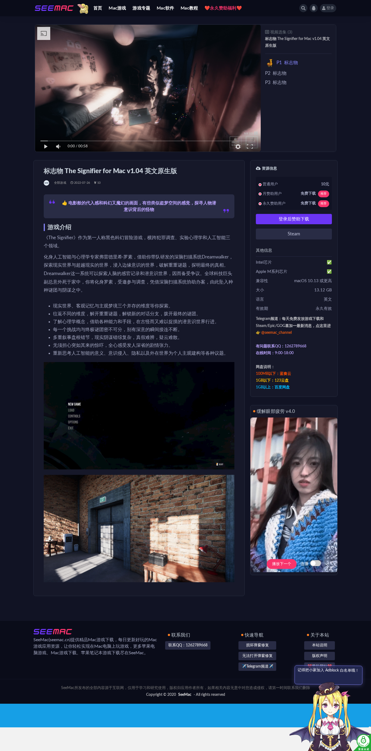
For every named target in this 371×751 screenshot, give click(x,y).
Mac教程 (189, 8)
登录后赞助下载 (294, 219)
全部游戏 (60, 182)
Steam (294, 234)
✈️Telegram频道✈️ (257, 666)
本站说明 (319, 645)
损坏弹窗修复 (257, 645)
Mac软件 (165, 8)
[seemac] (47, 183)
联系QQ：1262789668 (187, 645)
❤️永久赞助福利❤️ (223, 8)
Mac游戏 (117, 8)
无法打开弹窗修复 (257, 656)
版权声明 (319, 656)
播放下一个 (281, 564)
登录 (330, 8)
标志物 (287, 62)
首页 (97, 8)
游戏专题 (141, 8)
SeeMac (184, 695)
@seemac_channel (276, 333)
